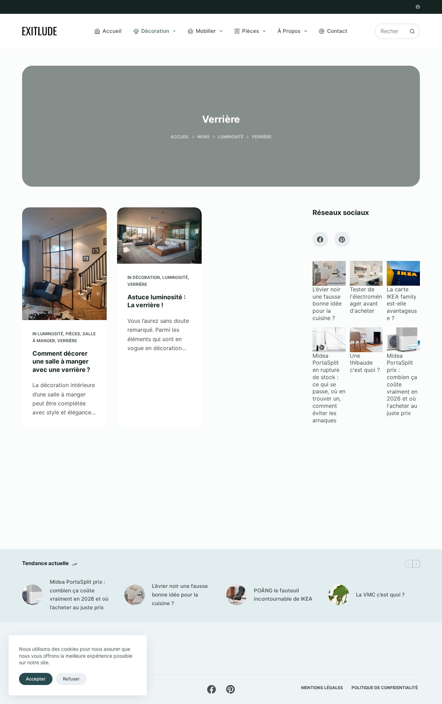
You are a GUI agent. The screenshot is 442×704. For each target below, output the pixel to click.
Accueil (112, 31)
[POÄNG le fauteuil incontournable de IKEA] (236, 594)
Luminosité (50, 333)
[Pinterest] (342, 239)
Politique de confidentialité (385, 687)
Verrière (67, 340)
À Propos (289, 31)
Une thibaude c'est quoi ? (365, 363)
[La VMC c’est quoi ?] (338, 594)
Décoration (155, 31)
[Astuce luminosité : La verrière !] (159, 235)
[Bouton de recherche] (412, 31)
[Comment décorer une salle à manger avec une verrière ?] (64, 263)
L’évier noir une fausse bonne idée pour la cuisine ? (327, 303)
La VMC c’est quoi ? (380, 594)
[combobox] (390, 31)
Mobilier (206, 31)
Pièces (250, 31)
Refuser (71, 679)
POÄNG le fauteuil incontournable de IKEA (283, 594)
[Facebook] (418, 7)
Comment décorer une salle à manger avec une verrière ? (61, 361)
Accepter (36, 679)
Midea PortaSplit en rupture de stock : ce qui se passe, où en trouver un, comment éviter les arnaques (329, 388)
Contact (337, 31)
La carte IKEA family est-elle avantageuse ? (402, 303)
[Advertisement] (366, 481)
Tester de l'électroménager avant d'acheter (366, 300)
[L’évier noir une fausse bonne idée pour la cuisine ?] (134, 594)
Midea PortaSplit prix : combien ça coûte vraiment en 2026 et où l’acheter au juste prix (79, 595)
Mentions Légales (322, 687)
